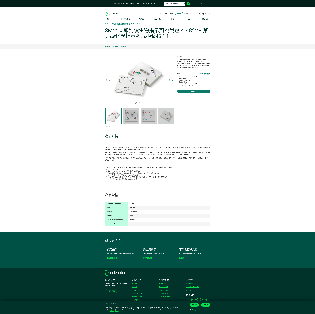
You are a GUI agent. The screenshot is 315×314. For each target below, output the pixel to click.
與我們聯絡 (189, 283)
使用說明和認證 (163, 293)
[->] (188, 3)
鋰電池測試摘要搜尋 (165, 297)
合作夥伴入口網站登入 (192, 287)
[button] (197, 310)
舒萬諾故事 (162, 283)
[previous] (108, 80)
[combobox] (192, 13)
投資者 (165, 13)
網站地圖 (188, 290)
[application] (139, 79)
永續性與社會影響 (137, 297)
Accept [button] (194, 304)
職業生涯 (171, 13)
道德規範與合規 (136, 300)
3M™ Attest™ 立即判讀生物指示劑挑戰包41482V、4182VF (122, 24)
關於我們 (134, 283)
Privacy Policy (114, 311)
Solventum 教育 (163, 287)
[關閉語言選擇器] (201, 3)
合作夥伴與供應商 (137, 293)
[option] (139, 80)
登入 (161, 13)
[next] (171, 80)
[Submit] (199, 13)
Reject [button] (206, 304)
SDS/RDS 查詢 (163, 290)
